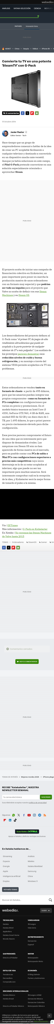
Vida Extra (32, 927)
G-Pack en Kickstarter (35, 529)
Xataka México (9, 995)
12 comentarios (12, 113)
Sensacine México (35, 998)
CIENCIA (37, 8)
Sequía (26, 48)
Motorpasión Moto (35, 961)
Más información (41, 1021)
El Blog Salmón (34, 974)
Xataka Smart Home (11, 935)
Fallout (35, 48)
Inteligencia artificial (11, 876)
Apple (5, 871)
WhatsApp (13, 815)
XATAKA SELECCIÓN (22, 8)
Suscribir (45, 797)
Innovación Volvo (32, 26)
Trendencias (8, 974)
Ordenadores (18, 542)
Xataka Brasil (8, 998)
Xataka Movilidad (35, 866)
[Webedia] (48, 2)
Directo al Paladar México (13, 1006)
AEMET (8, 48)
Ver (28, 661)
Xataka (6, 924)
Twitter (27, 113)
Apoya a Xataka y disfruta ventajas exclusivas (27, 836)
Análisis (31, 856)
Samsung (32, 871)
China (17, 48)
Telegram (39, 815)
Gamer (44, 542)
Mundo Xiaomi (9, 938)
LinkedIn (10, 820)
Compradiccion (9, 981)
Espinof (31, 944)
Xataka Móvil (8, 927)
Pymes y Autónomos (36, 978)
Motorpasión (33, 957)
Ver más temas (10, 889)
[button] (19, 132)
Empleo (6, 881)
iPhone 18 (46, 48)
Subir (44, 910)
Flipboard (32, 113)
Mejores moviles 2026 (30, 777)
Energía (6, 866)
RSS (45, 815)
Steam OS (23, 295)
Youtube (29, 815)
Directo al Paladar (10, 957)
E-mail (37, 113)
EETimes (12, 525)
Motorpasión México (36, 1006)
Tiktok (15, 820)
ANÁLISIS (6, 8)
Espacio (6, 861)
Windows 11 (33, 881)
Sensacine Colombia (36, 1002)
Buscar (50, 899)
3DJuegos (32, 924)
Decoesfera (7, 978)
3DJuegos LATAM (34, 995)
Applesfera (7, 931)
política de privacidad (38, 802)
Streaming (7, 856)
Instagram (34, 815)
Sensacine (32, 941)
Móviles (31, 861)
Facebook (23, 113)
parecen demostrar (28, 353)
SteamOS (32, 542)
